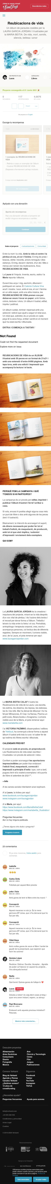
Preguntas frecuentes (12, 1099)
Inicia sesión (32, 853)
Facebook (30, 1075)
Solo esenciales (23, 1179)
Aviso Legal (7, 1122)
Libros (34, 78)
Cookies (6, 1126)
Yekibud (9, 731)
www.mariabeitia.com (12, 722)
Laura (11, 78)
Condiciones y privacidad (12, 1118)
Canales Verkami (10, 1080)
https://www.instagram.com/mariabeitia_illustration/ (26, 810)
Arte (28, 1051)
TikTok (29, 1085)
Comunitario (8, 1056)
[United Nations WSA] (41, 1149)
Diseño (6, 1059)
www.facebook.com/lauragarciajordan (20, 795)
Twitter (29, 1078)
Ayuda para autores (35, 1099)
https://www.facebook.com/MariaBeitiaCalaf (23, 807)
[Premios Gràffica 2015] (10, 1149)
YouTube (30, 1080)
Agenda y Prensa (10, 1078)
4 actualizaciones (28, 246)
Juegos (30, 1062)
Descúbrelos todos (39, 6)
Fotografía (7, 1062)
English (30, 114)
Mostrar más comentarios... (25, 1021)
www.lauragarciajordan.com (16, 638)
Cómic (29, 1056)
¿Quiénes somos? (11, 1083)
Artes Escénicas (10, 1054)
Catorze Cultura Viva (34, 286)
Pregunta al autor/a (12, 832)
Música (6, 1064)
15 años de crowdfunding (9, 1087)
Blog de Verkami (10, 1075)
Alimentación (8, 1051)
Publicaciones (33, 1064)
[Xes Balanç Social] (25, 1149)
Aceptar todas (41, 1179)
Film (29, 1059)
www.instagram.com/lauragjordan (18, 798)
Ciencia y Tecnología (36, 1054)
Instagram (30, 1083)
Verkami (26, 16)
